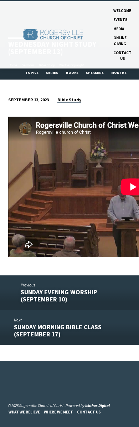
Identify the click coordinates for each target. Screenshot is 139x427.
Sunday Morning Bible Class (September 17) (58, 330)
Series (52, 72)
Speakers (95, 72)
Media (118, 28)
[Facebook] (11, 388)
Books (72, 72)
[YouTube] (19, 388)
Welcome (122, 10)
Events (120, 19)
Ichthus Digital (97, 405)
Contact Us (122, 55)
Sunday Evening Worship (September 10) (59, 295)
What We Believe (24, 412)
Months (119, 72)
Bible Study (69, 99)
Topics (32, 72)
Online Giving (120, 40)
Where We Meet (58, 412)
